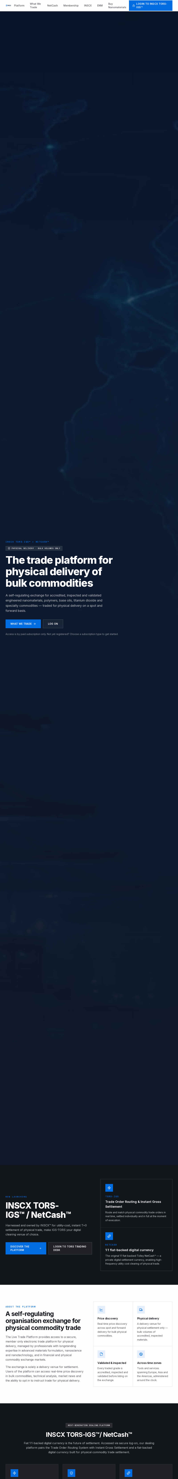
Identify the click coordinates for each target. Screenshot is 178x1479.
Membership (71, 5)
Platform (19, 5)
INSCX (88, 5)
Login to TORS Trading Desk (69, 1248)
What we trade (21, 623)
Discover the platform (19, 1248)
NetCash (52, 5)
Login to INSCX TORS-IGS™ (151, 5)
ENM (100, 5)
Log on (53, 623)
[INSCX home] (8, 5)
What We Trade (35, 5)
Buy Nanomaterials (117, 5)
